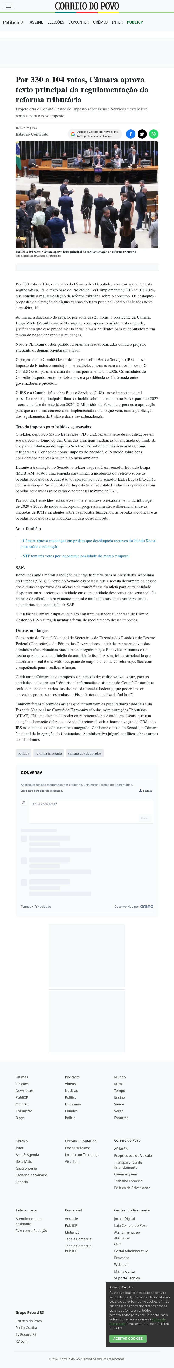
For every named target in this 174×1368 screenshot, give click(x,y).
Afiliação (121, 1148)
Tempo (119, 1090)
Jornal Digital (124, 1218)
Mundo (120, 1077)
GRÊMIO (100, 22)
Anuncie (71, 1218)
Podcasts (72, 1077)
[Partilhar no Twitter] (142, 134)
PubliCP (22, 1097)
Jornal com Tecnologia (82, 1154)
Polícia (70, 1117)
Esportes (121, 1117)
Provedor (121, 1257)
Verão (119, 1111)
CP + (117, 1244)
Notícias (71, 1090)
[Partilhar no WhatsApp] (153, 134)
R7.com (22, 1341)
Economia (73, 1104)
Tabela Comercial (78, 1239)
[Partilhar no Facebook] (130, 134)
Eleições (22, 1084)
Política (11, 22)
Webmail (121, 1264)
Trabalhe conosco (128, 1181)
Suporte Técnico (127, 1278)
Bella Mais (24, 1161)
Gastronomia (26, 1168)
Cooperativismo (77, 1148)
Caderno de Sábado (31, 1175)
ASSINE (36, 22)
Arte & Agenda (27, 1154)
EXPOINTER (79, 22)
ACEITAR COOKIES (128, 1339)
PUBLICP (135, 22)
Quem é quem (125, 1174)
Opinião (22, 1104)
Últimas (22, 1077)
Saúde (119, 1104)
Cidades (71, 1111)
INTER (117, 22)
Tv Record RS (26, 1334)
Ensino (119, 1097)
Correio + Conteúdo (81, 1141)
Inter (20, 1148)
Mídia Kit (72, 1232)
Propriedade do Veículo (133, 1155)
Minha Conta (124, 1271)
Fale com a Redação (31, 1230)
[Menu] (8, 6)
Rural (118, 1084)
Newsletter (24, 1090)
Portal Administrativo (131, 1251)
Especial (22, 1181)
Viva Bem (72, 1161)
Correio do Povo (29, 1321)
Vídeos (70, 1084)
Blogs (20, 1117)
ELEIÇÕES (55, 22)
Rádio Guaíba (26, 1327)
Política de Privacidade (132, 1187)
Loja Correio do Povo (131, 1225)
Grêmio (22, 1141)
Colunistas (24, 1111)
